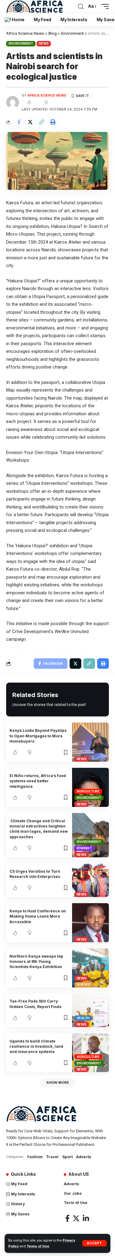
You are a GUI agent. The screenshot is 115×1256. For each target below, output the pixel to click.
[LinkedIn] (85, 1218)
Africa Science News (46, 95)
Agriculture (88, 791)
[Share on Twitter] (30, 122)
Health (83, 1018)
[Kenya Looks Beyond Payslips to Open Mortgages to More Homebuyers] (90, 742)
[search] (80, 6)
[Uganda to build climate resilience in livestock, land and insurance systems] (90, 1052)
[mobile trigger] (103, 6)
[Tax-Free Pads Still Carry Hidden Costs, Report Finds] (90, 1010)
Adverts (83, 1156)
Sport (67, 1156)
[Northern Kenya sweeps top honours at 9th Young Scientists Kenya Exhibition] (90, 967)
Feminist (84, 848)
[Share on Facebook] (18, 122)
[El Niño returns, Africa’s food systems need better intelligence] (90, 787)
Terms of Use (38, 1246)
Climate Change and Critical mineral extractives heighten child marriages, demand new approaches (39, 829)
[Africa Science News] (34, 6)
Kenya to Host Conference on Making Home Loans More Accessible (38, 916)
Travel (52, 1156)
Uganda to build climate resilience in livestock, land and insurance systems (36, 1046)
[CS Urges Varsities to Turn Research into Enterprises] (90, 880)
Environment (21, 43)
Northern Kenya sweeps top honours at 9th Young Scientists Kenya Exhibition (36, 961)
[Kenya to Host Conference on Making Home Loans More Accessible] (90, 922)
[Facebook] (67, 1218)
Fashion (35, 1156)
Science (84, 984)
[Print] (53, 122)
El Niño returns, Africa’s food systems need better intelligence (38, 781)
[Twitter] (76, 1218)
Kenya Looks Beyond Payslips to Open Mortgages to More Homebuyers (38, 736)
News (43, 43)
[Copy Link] (41, 122)
